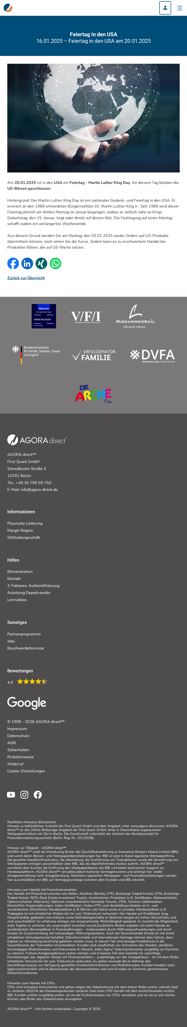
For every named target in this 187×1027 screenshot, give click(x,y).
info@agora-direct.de (39, 489)
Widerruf (15, 764)
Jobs (11, 641)
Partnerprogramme (24, 634)
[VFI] (86, 316)
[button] (165, 8)
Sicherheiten (18, 750)
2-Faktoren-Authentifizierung (33, 585)
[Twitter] (22, 798)
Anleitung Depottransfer (29, 592)
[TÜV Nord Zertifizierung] (44, 316)
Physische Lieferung (25, 523)
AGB (11, 743)
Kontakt (14, 578)
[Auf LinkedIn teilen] (26, 263)
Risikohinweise (20, 757)
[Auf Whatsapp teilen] (54, 263)
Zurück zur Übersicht (26, 278)
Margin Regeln (20, 530)
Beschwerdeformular (25, 648)
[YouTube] (9, 798)
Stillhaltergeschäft (23, 537)
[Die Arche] (93, 394)
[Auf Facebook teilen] (12, 263)
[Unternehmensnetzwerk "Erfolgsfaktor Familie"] (63, 355)
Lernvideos (17, 600)
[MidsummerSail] (136, 316)
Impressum (17, 728)
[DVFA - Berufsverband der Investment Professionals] (152, 355)
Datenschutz (18, 736)
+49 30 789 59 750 (33, 483)
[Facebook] (36, 798)
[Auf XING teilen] (40, 263)
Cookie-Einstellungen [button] (26, 771)
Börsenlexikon (20, 571)
